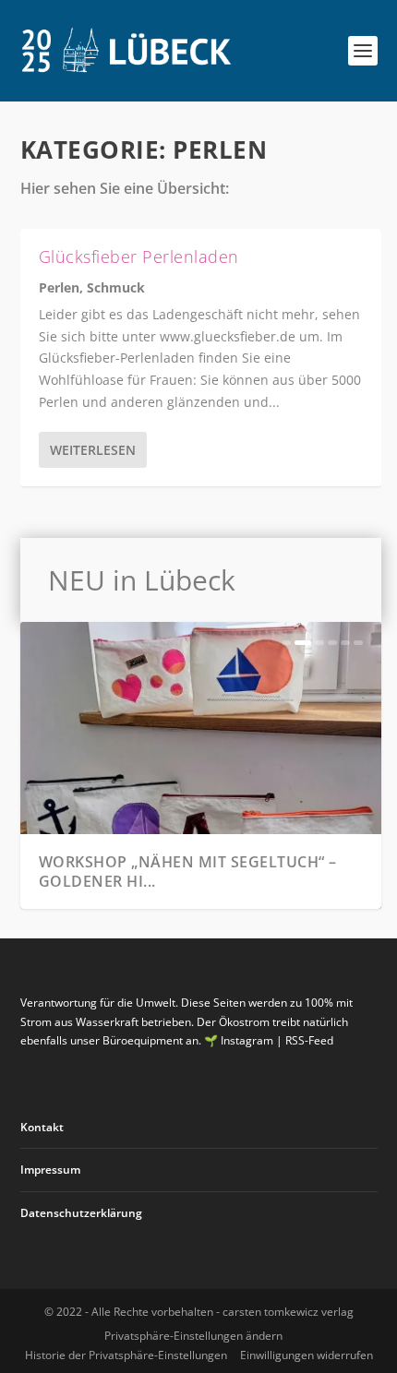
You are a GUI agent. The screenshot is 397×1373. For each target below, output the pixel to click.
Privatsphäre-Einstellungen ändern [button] (193, 1335)
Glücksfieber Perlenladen (139, 256)
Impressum (50, 1169)
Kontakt (42, 1127)
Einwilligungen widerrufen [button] (306, 1355)
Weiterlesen (93, 450)
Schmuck (116, 287)
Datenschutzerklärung (81, 1213)
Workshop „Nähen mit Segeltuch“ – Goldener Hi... (188, 871)
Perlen (59, 287)
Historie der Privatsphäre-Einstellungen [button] (126, 1355)
